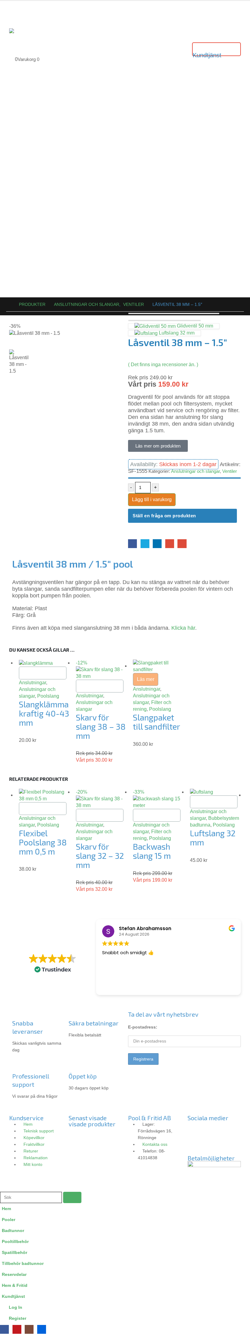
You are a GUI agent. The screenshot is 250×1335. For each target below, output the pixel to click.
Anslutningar (32, 682)
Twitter (145, 543)
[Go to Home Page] (8, 304)
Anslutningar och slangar (195, 471)
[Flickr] (195, 1145)
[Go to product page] (44, 663)
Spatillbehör (14, 1252)
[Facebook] (4, 1329)
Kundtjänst (13, 1296)
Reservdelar (14, 1274)
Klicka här (183, 628)
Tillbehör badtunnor (23, 1263)
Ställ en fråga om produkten (164, 515)
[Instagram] (211, 1128)
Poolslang (48, 696)
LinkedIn (157, 543)
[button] (3, 1187)
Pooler (8, 1219)
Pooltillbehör (15, 1241)
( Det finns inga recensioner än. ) (163, 364)
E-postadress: (142, 1027)
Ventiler (229, 471)
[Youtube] (228, 1128)
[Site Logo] (24, 30)
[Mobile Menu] (14, 11)
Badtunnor (13, 1230)
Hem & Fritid (14, 1285)
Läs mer (145, 679)
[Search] (72, 1197)
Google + (169, 543)
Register (17, 1318)
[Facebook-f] (195, 1128)
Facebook (132, 543)
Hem (6, 1208)
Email (181, 543)
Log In (15, 1307)
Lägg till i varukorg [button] (42, 672)
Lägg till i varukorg (152, 499)
